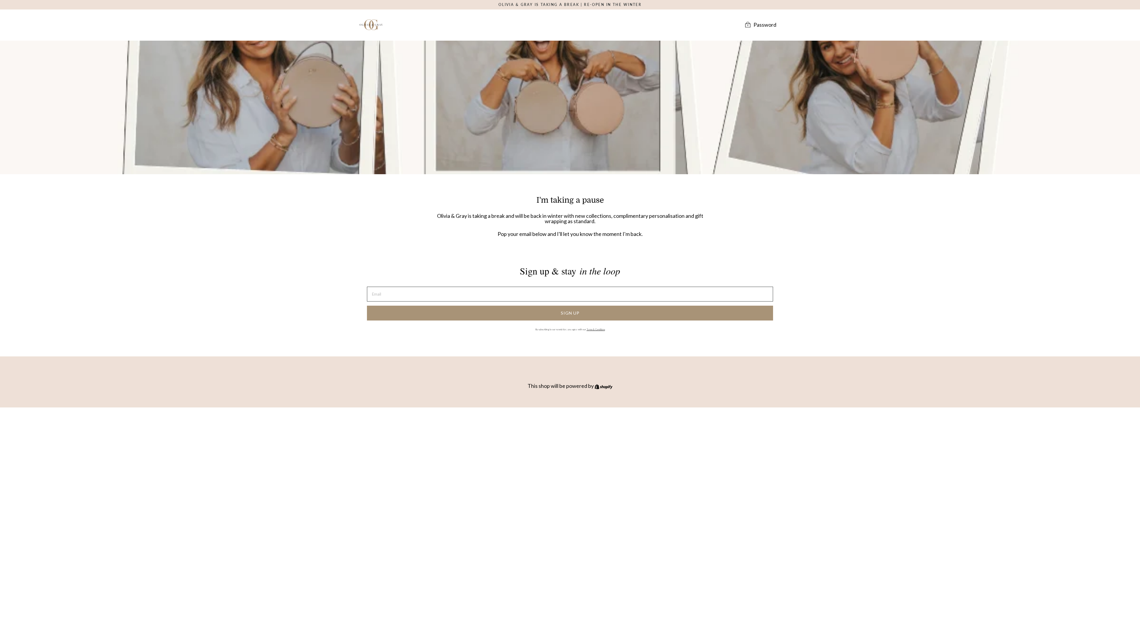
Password (764, 24)
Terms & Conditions (596, 329)
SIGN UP (570, 312)
